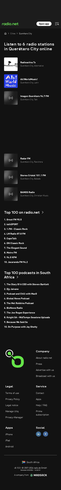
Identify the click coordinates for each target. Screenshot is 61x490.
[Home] (5, 33)
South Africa (32, 462)
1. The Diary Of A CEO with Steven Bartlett (26, 284)
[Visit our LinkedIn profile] (38, 434)
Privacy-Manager (14, 417)
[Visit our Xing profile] (45, 434)
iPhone (9, 434)
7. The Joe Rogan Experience (19, 313)
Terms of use (12, 393)
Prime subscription (42, 413)
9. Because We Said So (16, 322)
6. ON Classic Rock (14, 243)
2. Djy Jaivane (11, 289)
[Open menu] (57, 24)
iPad (7, 440)
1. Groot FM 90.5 (13, 220)
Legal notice (11, 405)
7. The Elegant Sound (15, 248)
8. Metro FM (10, 253)
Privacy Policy (12, 399)
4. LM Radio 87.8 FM (14, 234)
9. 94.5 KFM (10, 257)
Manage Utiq (12, 411)
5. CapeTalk (10, 238)
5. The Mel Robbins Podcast (19, 303)
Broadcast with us (45, 376)
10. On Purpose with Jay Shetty (20, 327)
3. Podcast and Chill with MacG (20, 294)
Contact (40, 393)
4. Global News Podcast (16, 298)
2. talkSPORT (11, 224)
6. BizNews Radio (13, 308)
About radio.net (44, 358)
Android (9, 446)
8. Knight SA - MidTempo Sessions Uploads (27, 317)
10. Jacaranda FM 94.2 (16, 262)
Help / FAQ (41, 405)
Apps (38, 399)
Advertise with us (45, 370)
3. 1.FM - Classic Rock (16, 229)
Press (39, 364)
